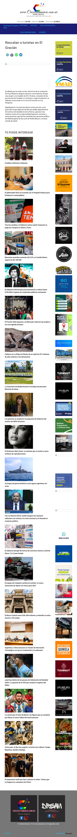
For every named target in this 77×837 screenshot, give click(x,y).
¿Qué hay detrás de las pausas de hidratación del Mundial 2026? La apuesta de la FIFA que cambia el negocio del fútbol (26, 682)
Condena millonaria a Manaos (16, 163)
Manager (68, 833)
